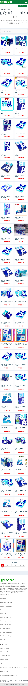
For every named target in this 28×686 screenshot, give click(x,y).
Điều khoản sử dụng (6, 606)
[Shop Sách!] (8, 580)
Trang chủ (2, 9)
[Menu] (26, 2)
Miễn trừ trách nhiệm (6, 610)
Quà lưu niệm (4, 659)
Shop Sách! (21, 684)
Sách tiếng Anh (4, 652)
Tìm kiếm (22, 6)
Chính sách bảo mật (6, 602)
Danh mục (3, 613)
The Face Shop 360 (17, 680)
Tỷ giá (10, 680)
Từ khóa (8, 9)
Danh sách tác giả (5, 617)
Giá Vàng (25, 680)
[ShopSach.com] (8, 1)
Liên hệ (2, 639)
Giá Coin (7, 681)
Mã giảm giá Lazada (6, 632)
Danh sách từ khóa (5, 624)
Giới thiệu (3, 598)
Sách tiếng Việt (4, 648)
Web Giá (2, 681)
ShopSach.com (13, 684)
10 (2, 567)
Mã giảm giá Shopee (6, 636)
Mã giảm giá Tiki (5, 628)
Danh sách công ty (5, 621)
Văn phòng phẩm (5, 655)
